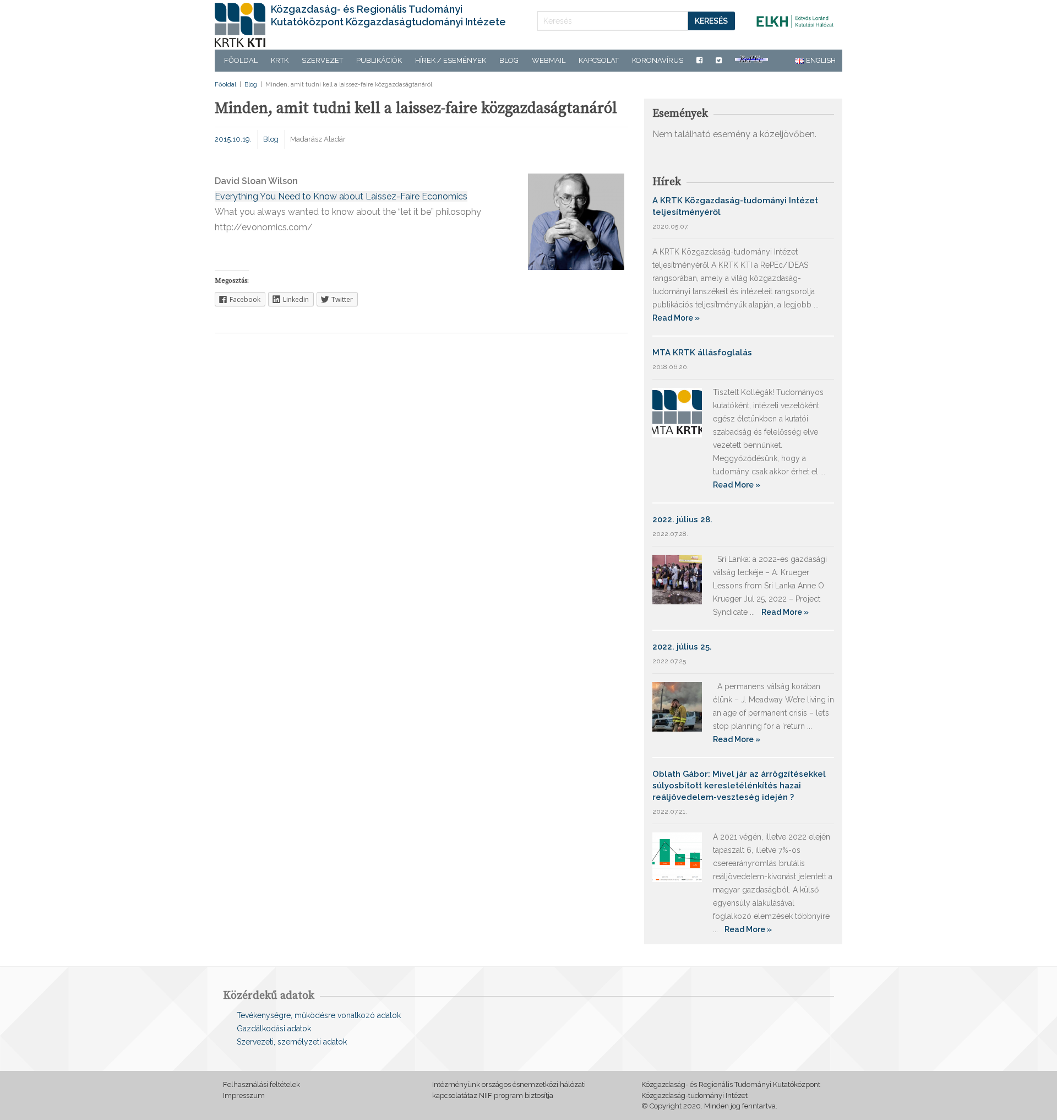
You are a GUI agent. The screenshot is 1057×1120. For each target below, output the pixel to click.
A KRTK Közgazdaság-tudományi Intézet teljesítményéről (735, 206)
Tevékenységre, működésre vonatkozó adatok (319, 1015)
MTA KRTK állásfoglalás (702, 353)
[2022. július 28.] (677, 578)
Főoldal (241, 60)
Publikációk (379, 60)
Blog (509, 60)
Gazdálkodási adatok (274, 1028)
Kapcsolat (599, 60)
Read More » (676, 317)
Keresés (711, 21)
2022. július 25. (682, 647)
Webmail (548, 60)
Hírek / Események (450, 60)
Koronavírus (657, 60)
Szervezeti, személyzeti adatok (292, 1041)
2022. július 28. (682, 519)
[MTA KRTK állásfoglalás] (677, 412)
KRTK (279, 60)
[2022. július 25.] (677, 706)
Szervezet (322, 60)
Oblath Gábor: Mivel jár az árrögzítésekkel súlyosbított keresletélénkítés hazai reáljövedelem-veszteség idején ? (739, 785)
